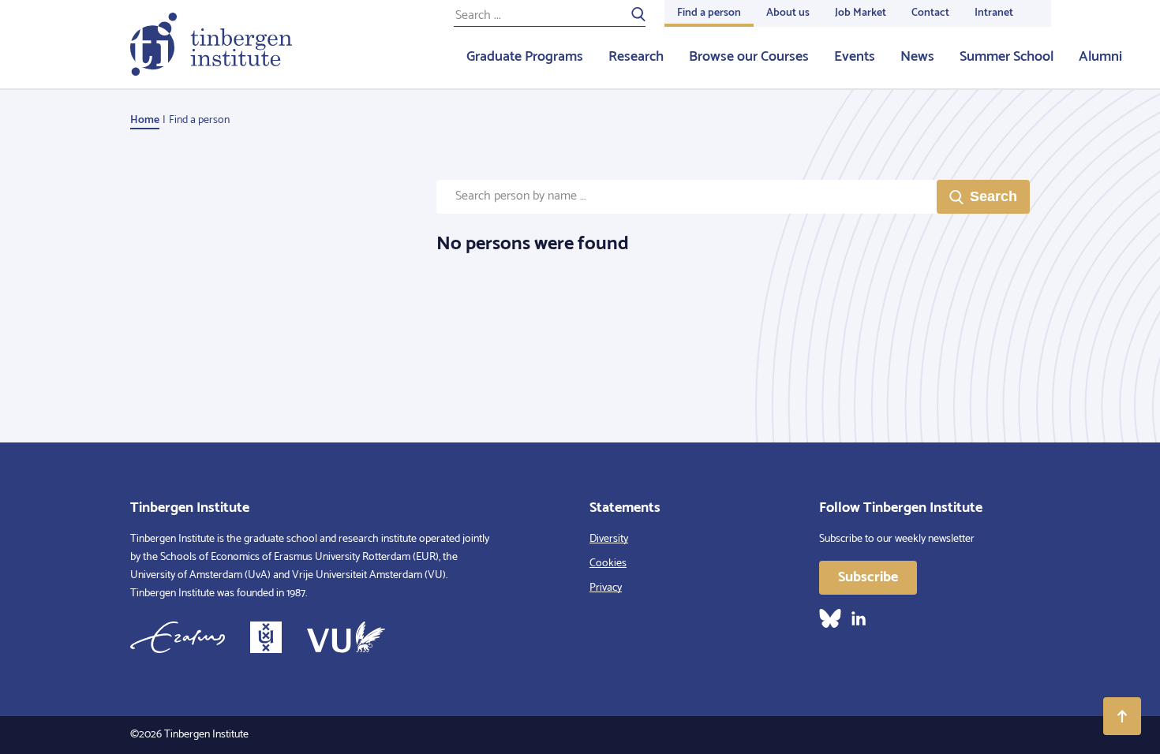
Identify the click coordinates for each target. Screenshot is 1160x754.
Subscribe (868, 577)
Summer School (1006, 57)
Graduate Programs (524, 57)
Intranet (994, 13)
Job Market (860, 13)
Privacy (605, 588)
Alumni (1100, 57)
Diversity (608, 539)
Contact (930, 13)
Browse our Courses (749, 57)
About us (788, 13)
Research (636, 57)
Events (854, 57)
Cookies (608, 563)
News (917, 57)
